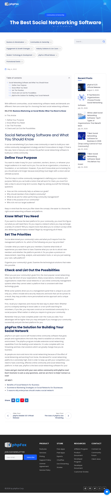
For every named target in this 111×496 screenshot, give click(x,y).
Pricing (42, 456)
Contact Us (96, 449)
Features (43, 449)
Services (42, 453)
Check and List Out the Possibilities (24, 93)
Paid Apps (61, 453)
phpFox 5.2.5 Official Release (93, 86)
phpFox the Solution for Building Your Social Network (30, 95)
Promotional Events (13, 61)
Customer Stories (81, 472)
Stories (59, 467)
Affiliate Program (81, 449)
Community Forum (96, 453)
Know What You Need (19, 88)
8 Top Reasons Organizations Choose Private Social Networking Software (90, 100)
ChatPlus (60, 460)
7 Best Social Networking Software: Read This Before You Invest (89, 159)
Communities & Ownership (55, 15)
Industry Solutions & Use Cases (47, 49)
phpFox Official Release (46, 55)
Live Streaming (63, 464)
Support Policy (45, 460)
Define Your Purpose (19, 85)
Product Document (78, 453)
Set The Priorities (18, 90)
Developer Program (78, 460)
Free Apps (61, 449)
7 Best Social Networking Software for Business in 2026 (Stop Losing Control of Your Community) (90, 139)
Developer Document (78, 466)
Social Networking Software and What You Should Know (28, 83)
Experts (60, 456)
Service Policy (44, 470)
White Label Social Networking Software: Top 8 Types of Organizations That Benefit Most (90, 119)
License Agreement (44, 464)
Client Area (95, 459)
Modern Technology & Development (19, 55)
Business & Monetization (15, 42)
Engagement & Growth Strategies (18, 49)
